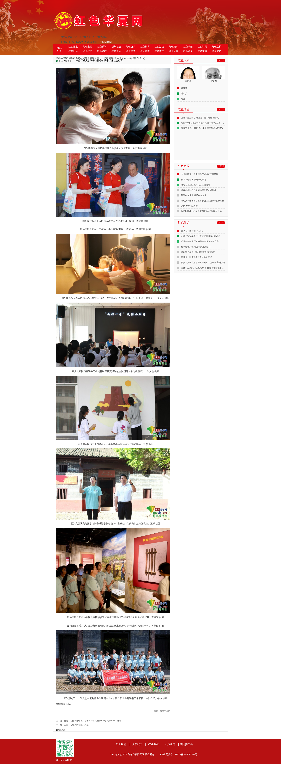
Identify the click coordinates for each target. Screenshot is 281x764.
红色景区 (116, 51)
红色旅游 (130, 51)
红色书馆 (87, 46)
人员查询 (170, 744)
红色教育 (145, 46)
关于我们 (120, 744)
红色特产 (87, 51)
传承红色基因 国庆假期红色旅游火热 (198, 252)
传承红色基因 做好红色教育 (193, 179)
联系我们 (137, 744)
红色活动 (159, 46)
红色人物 (173, 51)
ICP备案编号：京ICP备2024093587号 (178, 754)
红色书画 (188, 46)
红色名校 (216, 46)
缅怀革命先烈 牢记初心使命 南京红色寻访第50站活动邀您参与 (209, 128)
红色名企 (188, 51)
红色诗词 (202, 46)
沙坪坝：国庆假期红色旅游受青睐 (196, 257)
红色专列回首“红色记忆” (192, 231)
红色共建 (153, 744)
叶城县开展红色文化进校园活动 (195, 185)
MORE (221, 61)
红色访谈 (130, 46)
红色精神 (102, 46)
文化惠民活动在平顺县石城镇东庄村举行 (199, 174)
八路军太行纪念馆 (189, 206)
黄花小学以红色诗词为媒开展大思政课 (198, 190)
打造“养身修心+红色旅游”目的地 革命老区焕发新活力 (205, 268)
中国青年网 (106, 42)
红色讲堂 (159, 51)
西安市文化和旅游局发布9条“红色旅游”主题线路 (203, 262)
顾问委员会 (186, 744)
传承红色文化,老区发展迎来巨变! (196, 247)
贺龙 (183, 99)
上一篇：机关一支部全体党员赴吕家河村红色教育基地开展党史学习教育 (88, 721)
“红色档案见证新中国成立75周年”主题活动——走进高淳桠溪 (208, 123)
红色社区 (73, 51)
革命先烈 (216, 51)
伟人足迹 (145, 51)
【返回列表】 (61, 730)
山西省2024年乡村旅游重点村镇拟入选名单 (200, 236)
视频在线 (116, 46)
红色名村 (102, 51)
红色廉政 (173, 46)
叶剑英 (184, 93)
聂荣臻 (184, 88)
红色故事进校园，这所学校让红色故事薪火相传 (202, 201)
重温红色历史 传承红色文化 (193, 195)
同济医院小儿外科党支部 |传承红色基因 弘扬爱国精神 (205, 211)
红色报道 (73, 46)
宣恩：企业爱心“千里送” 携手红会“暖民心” (200, 118)
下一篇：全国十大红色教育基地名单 (72, 725)
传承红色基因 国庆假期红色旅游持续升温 (200, 241)
